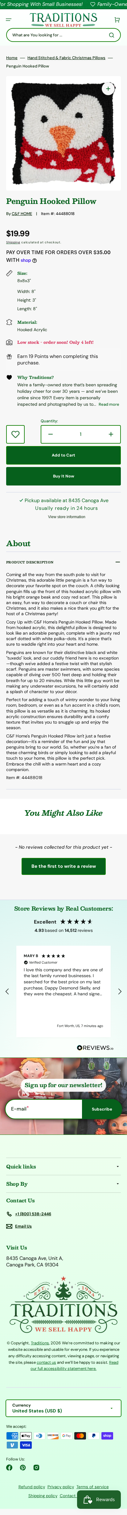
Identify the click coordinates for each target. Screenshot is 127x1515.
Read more (109, 404)
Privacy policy (60, 1486)
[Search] (113, 35)
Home (12, 57)
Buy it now (63, 476)
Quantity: (49, 421)
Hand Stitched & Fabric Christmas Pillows (66, 57)
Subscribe (102, 1109)
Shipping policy (42, 1495)
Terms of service (92, 1486)
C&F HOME (22, 213)
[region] (63, 991)
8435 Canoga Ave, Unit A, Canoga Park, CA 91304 (34, 1261)
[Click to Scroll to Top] (116, 1479)
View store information (66, 517)
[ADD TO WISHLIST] (15, 434)
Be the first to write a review (63, 866)
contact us (46, 1362)
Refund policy (31, 1486)
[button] (8, 19)
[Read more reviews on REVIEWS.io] (95, 1048)
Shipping (13, 242)
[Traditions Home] (63, 20)
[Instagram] (36, 1467)
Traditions (40, 1343)
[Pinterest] (23, 1467)
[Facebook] (9, 1467)
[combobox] (63, 35)
